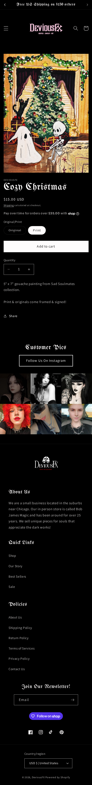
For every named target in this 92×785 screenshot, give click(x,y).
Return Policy (19, 638)
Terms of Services (21, 648)
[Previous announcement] (4, 4)
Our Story (15, 566)
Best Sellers (17, 576)
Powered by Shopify (57, 777)
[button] (6, 28)
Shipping (9, 205)
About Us (15, 617)
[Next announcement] (87, 4)
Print (37, 230)
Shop (12, 555)
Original (17, 231)
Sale (12, 586)
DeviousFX (38, 777)
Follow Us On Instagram (46, 360)
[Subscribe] (72, 699)
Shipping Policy (20, 627)
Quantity (10, 260)
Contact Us (17, 669)
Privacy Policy (19, 658)
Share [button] (13, 316)
